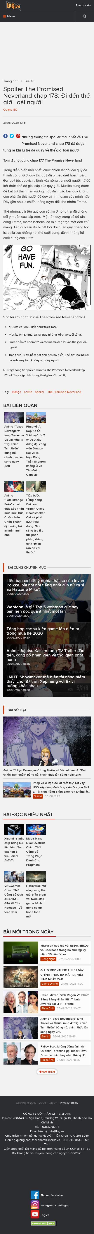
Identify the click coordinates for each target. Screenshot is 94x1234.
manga (16, 392)
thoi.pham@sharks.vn (46, 1140)
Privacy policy (69, 1102)
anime (28, 392)
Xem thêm (48, 1071)
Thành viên (83, 5)
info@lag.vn (56, 1131)
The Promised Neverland (64, 392)
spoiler (39, 392)
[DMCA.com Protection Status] (44, 1223)
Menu (10, 16)
